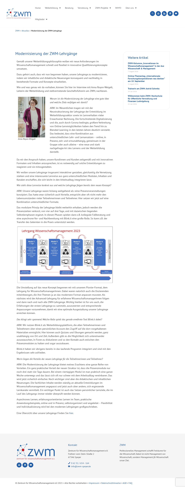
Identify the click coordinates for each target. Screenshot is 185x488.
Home (38, 7)
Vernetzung (83, 7)
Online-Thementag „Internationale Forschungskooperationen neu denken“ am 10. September (146, 78)
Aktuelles (25, 31)
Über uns (130, 7)
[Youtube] (176, 13)
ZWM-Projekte (101, 7)
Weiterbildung (51, 7)
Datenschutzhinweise (111, 483)
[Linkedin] (170, 13)
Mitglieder (40, 19)
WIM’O (118, 7)
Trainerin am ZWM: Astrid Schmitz (143, 88)
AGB (124, 483)
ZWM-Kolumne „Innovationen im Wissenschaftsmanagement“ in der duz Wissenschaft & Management (146, 66)
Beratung (69, 7)
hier (71, 413)
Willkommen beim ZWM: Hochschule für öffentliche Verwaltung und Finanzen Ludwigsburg (145, 98)
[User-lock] (164, 13)
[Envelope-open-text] (158, 13)
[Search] (152, 13)
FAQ (130, 483)
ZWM (17, 31)
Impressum (94, 483)
